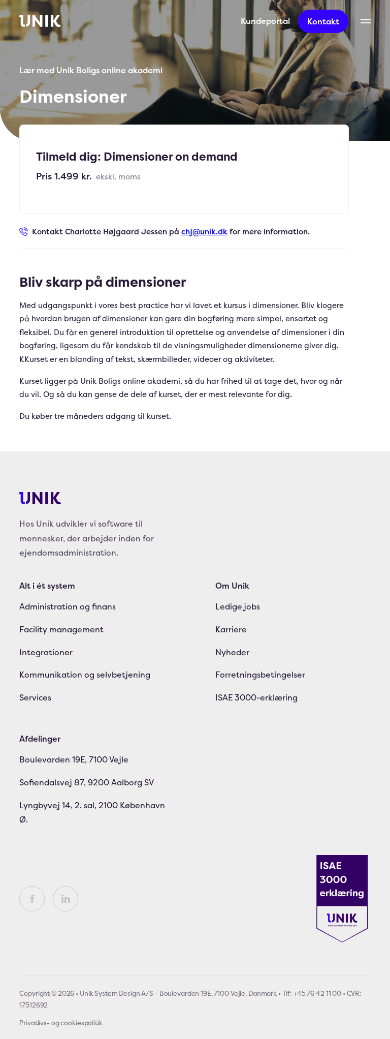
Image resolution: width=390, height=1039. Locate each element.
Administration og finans (67, 606)
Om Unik (232, 585)
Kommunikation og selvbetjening (84, 674)
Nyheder (232, 652)
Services (35, 697)
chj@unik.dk (204, 231)
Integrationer (46, 652)
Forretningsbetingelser (260, 674)
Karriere (231, 629)
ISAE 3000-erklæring (256, 697)
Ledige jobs (237, 606)
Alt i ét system (47, 585)
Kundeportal (265, 20)
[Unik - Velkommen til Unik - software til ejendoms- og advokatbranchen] (40, 21)
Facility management (61, 629)
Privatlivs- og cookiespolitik (60, 1022)
